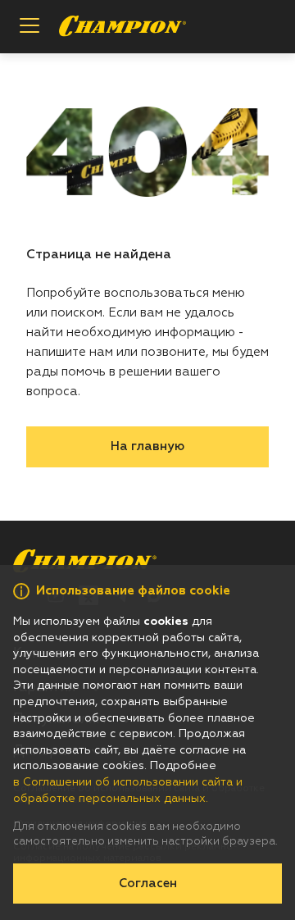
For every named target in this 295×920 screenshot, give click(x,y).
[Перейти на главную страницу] (122, 26)
